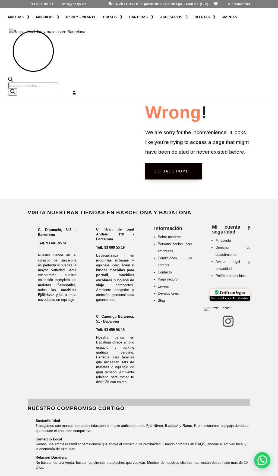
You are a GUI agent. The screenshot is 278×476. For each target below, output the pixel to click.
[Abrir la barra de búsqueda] (33, 80)
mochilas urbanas (112, 260)
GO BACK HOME (171, 171)
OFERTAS (202, 17)
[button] (262, 460)
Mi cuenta (223, 240)
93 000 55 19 (114, 247)
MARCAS (229, 17)
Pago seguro (168, 279)
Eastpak (171, 426)
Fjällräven (154, 426)
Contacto (165, 272)
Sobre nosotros (170, 237)
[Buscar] (12, 92)
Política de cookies (231, 276)
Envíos (163, 286)
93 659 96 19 (114, 330)
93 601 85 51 (56, 243)
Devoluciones (168, 293)
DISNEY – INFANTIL (81, 17)
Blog (161, 300)
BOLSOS (110, 17)
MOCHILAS (44, 17)
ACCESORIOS (171, 17)
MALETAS (16, 17)
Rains (187, 426)
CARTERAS (138, 17)
